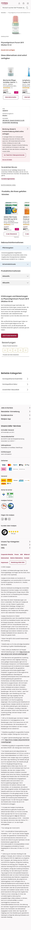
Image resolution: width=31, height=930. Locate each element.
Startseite (3, 12)
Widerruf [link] (27, 554)
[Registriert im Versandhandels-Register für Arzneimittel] (10, 495)
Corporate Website (7, 554)
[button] (14, 155)
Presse (16, 554)
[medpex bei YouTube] (9, 519)
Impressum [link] (4, 562)
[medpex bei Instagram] (5, 519)
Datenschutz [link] (5, 558)
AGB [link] (21, 554)
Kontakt (26, 558)
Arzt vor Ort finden (7, 159)
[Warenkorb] (23, 3)
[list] (15, 25)
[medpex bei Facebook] (2, 519)
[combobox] (15, 7)
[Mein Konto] (19, 3)
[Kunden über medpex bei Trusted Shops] (10, 532)
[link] (4, 506)
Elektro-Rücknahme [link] (16, 558)
